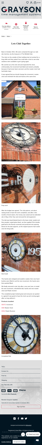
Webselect (28, 425)
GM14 (3, 311)
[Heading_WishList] (27, 2)
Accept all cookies (19, 442)
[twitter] (26, 418)
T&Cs (3, 366)
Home (3, 36)
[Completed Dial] (21, 334)
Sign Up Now (21, 406)
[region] (21, 438)
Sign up (36, 27)
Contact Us (4, 371)
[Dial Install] (21, 252)
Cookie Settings (6, 442)
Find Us (3, 375)
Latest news (35, 28)
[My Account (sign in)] (31, 2)
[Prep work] (21, 183)
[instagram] (14, 418)
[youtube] (22, 418)
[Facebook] (18, 418)
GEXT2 (3, 304)
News (8, 36)
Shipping (4, 380)
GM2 (2, 308)
